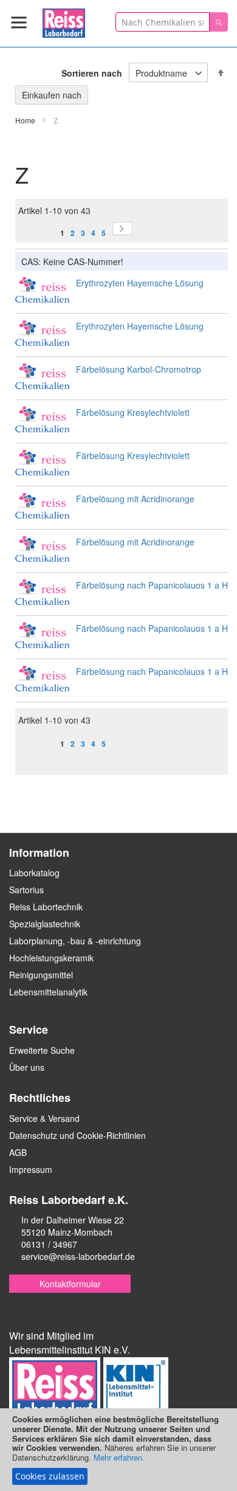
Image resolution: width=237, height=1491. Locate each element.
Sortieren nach (91, 73)
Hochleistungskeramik (51, 958)
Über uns (26, 1067)
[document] (118, 1449)
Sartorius (26, 890)
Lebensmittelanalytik (48, 992)
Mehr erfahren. (119, 1457)
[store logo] (64, 21)
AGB (18, 1152)
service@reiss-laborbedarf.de (78, 1256)
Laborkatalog (34, 873)
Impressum (30, 1169)
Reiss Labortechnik (46, 907)
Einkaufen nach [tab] (51, 95)
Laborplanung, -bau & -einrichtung (75, 941)
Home (26, 120)
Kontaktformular (70, 1284)
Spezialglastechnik (44, 924)
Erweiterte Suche (42, 1050)
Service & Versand (44, 1118)
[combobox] (162, 22)
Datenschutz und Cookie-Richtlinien (77, 1135)
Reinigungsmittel (41, 975)
